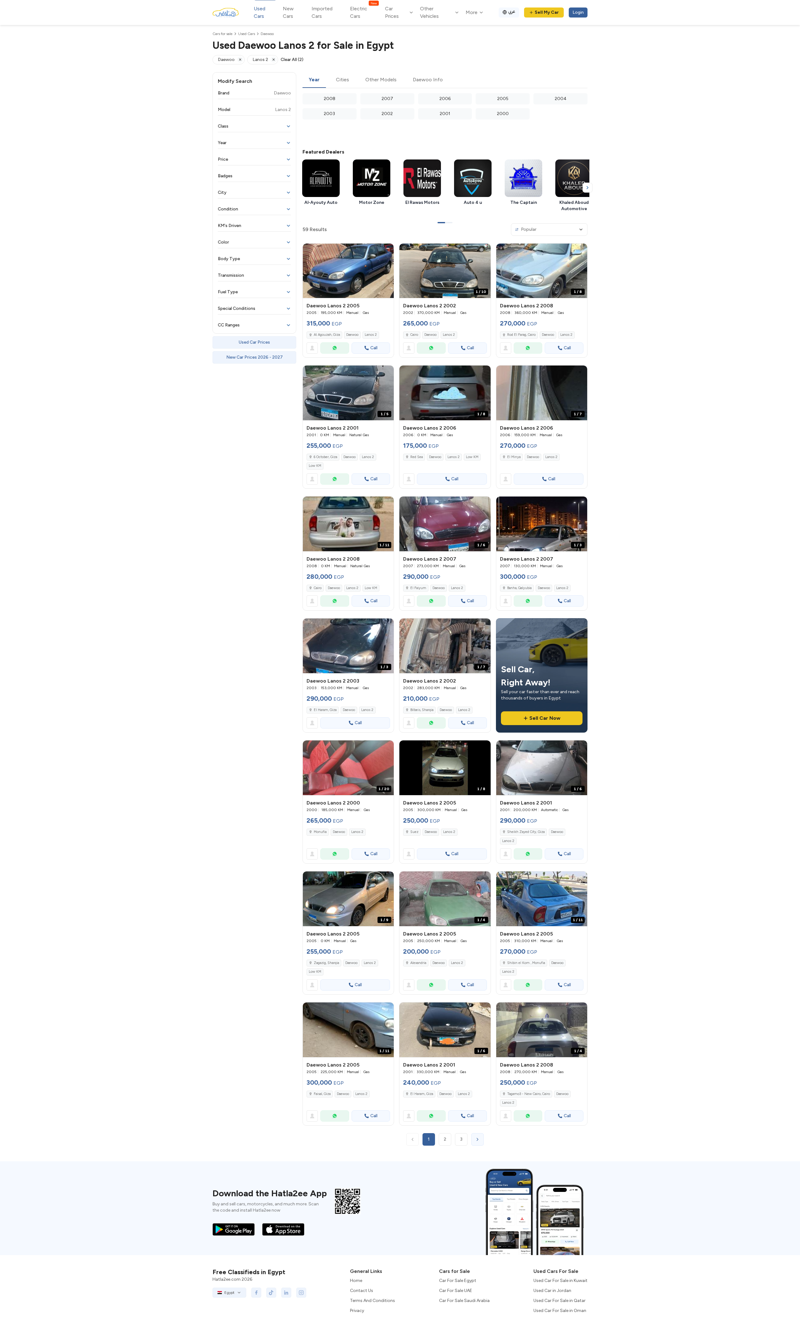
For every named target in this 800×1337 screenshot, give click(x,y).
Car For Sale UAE (455, 1290)
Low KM (315, 466)
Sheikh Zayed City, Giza (526, 832)
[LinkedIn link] (286, 1293)
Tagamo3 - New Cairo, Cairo (528, 1094)
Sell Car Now (544, 718)
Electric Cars (363, 12)
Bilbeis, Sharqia (421, 710)
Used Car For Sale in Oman (559, 1310)
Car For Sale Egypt (457, 1280)
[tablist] (445, 80)
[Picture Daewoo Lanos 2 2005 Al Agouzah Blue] (348, 271)
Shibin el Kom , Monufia (526, 963)
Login (578, 12)
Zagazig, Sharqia (326, 963)
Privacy (357, 1310)
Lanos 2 (371, 335)
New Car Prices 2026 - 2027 (254, 357)
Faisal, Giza (322, 1094)
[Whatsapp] (334, 348)
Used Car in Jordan (552, 1290)
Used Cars (259, 12)
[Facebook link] (256, 1293)
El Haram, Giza (325, 710)
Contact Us (361, 1290)
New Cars (288, 12)
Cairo (414, 335)
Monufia (320, 832)
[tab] (314, 80)
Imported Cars (322, 12)
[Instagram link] (301, 1293)
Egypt (229, 1292)
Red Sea (416, 457)
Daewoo (352, 335)
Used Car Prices (254, 342)
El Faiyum (418, 588)
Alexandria (418, 963)
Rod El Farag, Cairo (521, 335)
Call (374, 348)
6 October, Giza (325, 457)
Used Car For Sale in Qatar (559, 1300)
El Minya (514, 457)
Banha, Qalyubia (519, 588)
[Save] (386, 251)
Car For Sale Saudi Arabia (464, 1300)
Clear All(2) (292, 59)
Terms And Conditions (372, 1300)
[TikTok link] (271, 1293)
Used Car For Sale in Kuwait (560, 1280)
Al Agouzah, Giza (327, 335)
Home (356, 1280)
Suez (414, 832)
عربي (511, 11)
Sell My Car (547, 12)
